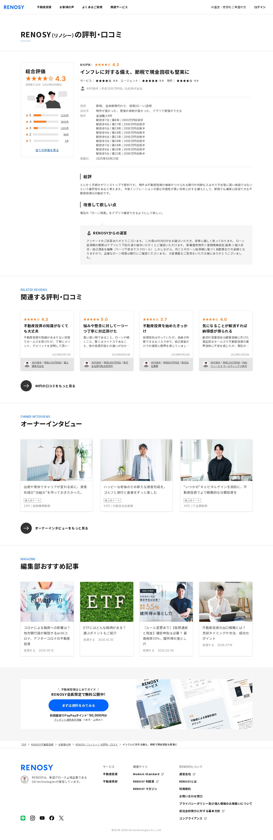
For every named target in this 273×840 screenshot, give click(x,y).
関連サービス (119, 7)
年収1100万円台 (53, 362)
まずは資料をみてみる (78, 705)
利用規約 (185, 789)
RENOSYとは (188, 781)
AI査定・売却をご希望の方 (228, 7)
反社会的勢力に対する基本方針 (199, 811)
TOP (23, 744)
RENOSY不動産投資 (42, 744)
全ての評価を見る (47, 150)
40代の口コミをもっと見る (55, 385)
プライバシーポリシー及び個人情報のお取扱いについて (215, 803)
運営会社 (185, 774)
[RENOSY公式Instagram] (32, 818)
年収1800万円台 (112, 362)
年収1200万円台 (231, 362)
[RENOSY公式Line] (23, 818)
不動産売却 (110, 781)
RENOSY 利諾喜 (143, 781)
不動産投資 (110, 774)
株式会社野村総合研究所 (109, 364)
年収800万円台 (171, 362)
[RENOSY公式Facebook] (51, 818)
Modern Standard (146, 774)
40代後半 (93, 88)
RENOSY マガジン (145, 789)
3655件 (65, 121)
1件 (67, 141)
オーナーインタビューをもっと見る (61, 528)
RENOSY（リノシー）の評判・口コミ (97, 744)
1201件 (65, 128)
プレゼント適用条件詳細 (67, 719)
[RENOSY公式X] (61, 818)
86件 (66, 134)
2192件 (65, 115)
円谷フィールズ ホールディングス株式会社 (229, 366)
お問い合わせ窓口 (191, 796)
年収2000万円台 (112, 88)
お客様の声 (64, 744)
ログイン (260, 7)
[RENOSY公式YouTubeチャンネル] (42, 818)
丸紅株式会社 (133, 88)
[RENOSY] (54, 768)
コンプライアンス (190, 818)
